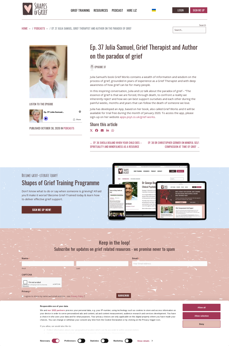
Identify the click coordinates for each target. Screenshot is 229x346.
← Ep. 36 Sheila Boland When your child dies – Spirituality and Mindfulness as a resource (116, 145)
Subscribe (123, 295)
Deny (201, 324)
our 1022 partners (56, 310)
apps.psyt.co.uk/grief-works (137, 117)
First (24, 268)
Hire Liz (132, 10)
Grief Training (80, 10)
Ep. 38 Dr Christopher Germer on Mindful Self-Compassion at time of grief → (174, 145)
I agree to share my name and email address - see (54, 296)
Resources (101, 10)
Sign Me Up (199, 10)
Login (181, 10)
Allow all (202, 307)
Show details (143, 341)
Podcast (117, 10)
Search (202, 25)
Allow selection (202, 316)
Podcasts (68, 128)
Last (78, 268)
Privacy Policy (77, 296)
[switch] (81, 341)
